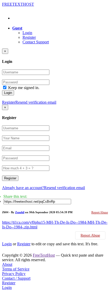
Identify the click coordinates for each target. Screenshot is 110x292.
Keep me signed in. (23, 87)
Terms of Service (15, 269)
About (7, 264)
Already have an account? (23, 188)
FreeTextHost (44, 255)
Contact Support (36, 42)
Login (27, 33)
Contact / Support (16, 278)
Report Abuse (99, 212)
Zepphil (19, 212)
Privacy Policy (14, 273)
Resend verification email (35, 102)
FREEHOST (18, 4)
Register (29, 37)
